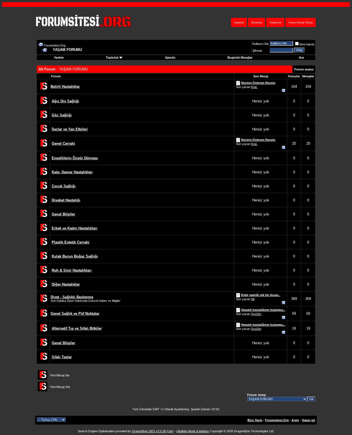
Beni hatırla (306, 44)
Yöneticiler (275, 22)
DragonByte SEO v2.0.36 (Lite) (153, 431)
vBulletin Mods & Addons (192, 431)
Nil (252, 299)
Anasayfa (239, 22)
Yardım (59, 57)
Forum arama (304, 69)
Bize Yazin (255, 420)
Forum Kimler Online (300, 22)
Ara (301, 57)
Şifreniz (257, 50)
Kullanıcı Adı (260, 43)
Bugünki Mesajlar (239, 57)
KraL (254, 87)
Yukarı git (308, 420)
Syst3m (256, 314)
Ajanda (170, 57)
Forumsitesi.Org (54, 45)
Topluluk (112, 57)
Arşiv (295, 420)
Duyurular (256, 22)
